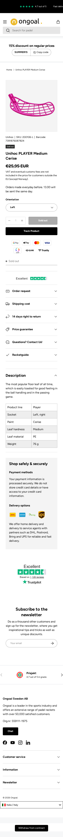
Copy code (42, 52)
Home (9, 70)
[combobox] (31, 30)
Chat (10, 731)
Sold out (43, 220)
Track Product (31, 231)
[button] (58, 22)
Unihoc (9, 137)
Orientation (12, 199)
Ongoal (14, 797)
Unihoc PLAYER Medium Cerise (30, 70)
